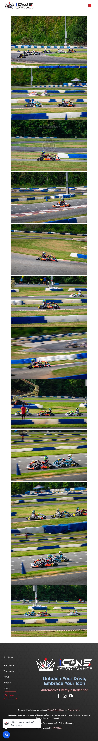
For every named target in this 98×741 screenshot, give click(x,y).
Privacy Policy (73, 710)
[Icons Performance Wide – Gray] (19, 2)
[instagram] (64, 696)
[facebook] (58, 696)
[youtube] (71, 696)
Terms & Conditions (55, 710)
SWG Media (57, 728)
